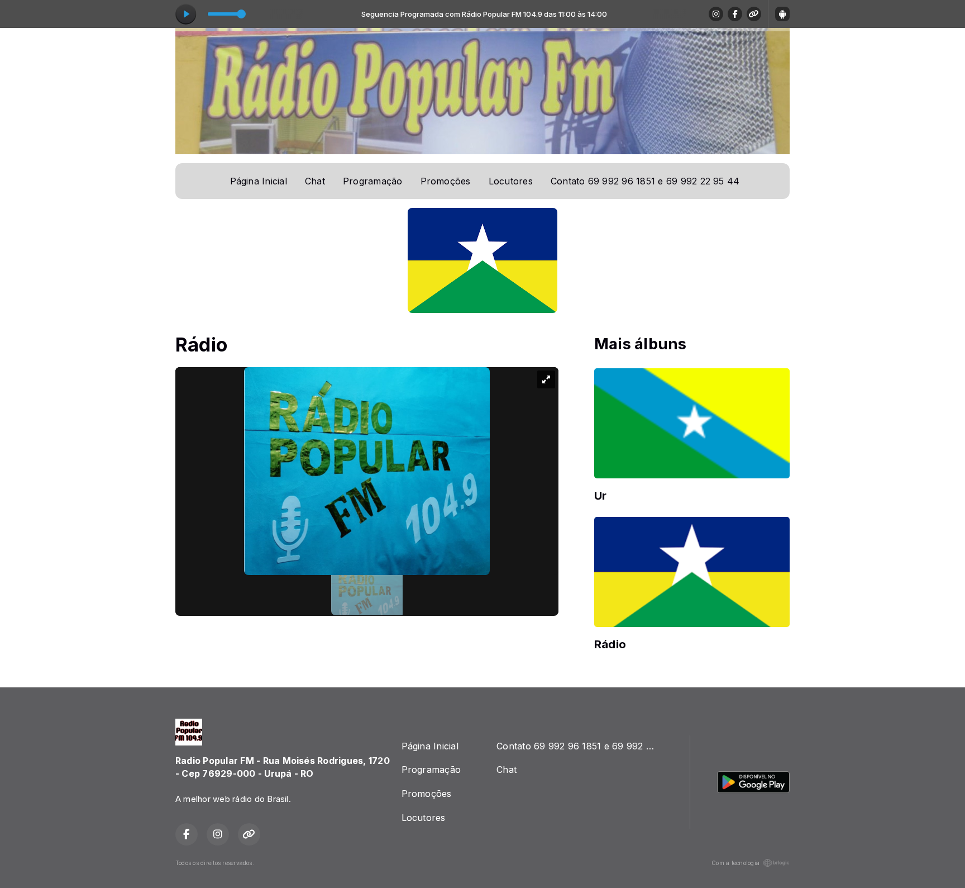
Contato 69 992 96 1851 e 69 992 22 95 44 (645, 181)
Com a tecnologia (735, 862)
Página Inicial (258, 181)
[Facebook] (735, 14)
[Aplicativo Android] (782, 14)
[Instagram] (716, 14)
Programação (373, 181)
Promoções (446, 181)
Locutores (511, 181)
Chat (315, 181)
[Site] (754, 14)
